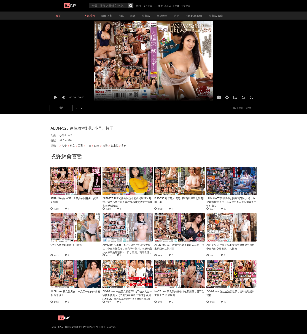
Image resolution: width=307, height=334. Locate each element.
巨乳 (80, 145)
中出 (88, 145)
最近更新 (72, 15)
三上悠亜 (158, 5)
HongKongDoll (194, 15)
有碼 (121, 15)
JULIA (168, 5)
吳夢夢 (176, 5)
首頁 (58, 15)
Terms (53, 326)
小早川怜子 (66, 135)
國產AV (146, 15)
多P (123, 145)
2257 (60, 326)
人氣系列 (89, 15)
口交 (96, 145)
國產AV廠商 (216, 15)
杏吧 (176, 15)
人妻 (64, 145)
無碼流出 (162, 15)
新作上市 (106, 15)
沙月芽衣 (147, 5)
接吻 (105, 145)
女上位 (115, 145)
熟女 (72, 145)
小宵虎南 (185, 5)
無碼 (132, 15)
